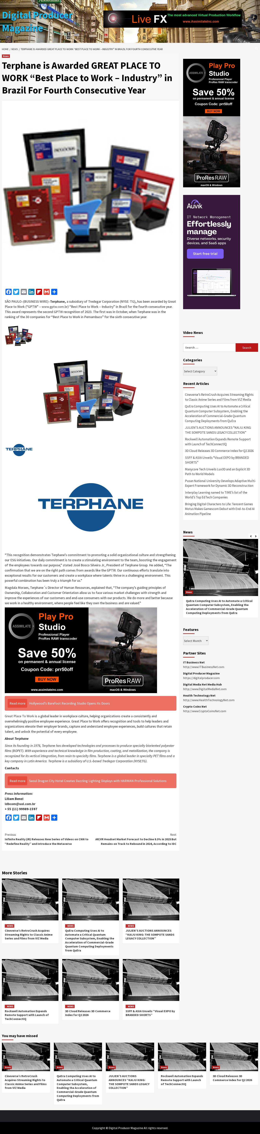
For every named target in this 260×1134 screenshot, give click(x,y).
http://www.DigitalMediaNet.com (205, 689)
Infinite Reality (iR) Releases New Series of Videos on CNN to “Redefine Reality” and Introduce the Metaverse (47, 839)
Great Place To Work (19, 716)
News (6, 56)
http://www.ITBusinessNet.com (203, 667)
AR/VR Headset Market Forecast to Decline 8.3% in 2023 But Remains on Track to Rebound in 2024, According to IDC (135, 839)
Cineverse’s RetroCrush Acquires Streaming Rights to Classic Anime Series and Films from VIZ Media (29, 934)
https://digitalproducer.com (201, 678)
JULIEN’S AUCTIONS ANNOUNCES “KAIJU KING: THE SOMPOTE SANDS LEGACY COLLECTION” (150, 934)
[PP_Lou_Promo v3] (81, 650)
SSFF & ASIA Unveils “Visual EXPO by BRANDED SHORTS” (150, 1013)
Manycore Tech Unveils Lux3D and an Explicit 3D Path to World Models (217, 471)
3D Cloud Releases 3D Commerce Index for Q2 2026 (87, 1013)
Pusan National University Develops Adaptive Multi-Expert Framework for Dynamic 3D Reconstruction (220, 483)
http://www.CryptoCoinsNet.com (204, 711)
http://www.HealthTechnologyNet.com (208, 700)
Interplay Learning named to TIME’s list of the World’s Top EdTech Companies (216, 495)
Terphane (57, 301)
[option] (220, 580)
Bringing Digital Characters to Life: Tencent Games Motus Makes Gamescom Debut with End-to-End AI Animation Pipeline (220, 509)
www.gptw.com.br (55, 306)
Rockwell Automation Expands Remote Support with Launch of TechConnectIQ (27, 1015)
